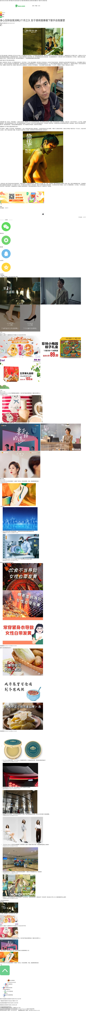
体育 (9, 0)
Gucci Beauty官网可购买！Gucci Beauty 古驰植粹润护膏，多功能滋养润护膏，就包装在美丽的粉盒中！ (24, 760)
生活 (20, 0)
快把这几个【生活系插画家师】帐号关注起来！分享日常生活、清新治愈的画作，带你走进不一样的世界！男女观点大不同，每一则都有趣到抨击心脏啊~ (34, 897)
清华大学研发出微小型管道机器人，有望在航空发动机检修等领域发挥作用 (18, 531)
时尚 (14, 0)
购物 (44, 0)
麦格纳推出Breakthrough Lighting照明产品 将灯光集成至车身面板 (16, 787)
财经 (33, 0)
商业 (29, 0)
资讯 (3, 0)
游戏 (16, 0)
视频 (31, 0)
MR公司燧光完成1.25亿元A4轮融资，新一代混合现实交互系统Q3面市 (17, 559)
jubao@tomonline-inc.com (34, 1010)
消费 (40, 0)
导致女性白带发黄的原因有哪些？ (7, 562)
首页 (1, 0)
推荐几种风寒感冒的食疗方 (5, 647)
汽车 (42, 0)
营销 (25, 0)
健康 (35, 0)
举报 (1, 206)
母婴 (22, 0)
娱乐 (7, 0)
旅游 (18, 0)
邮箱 (27, 0)
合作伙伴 (10, 1007)
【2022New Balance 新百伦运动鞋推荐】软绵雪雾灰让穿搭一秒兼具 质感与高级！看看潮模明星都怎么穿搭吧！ (26, 844)
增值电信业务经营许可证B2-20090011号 (8, 1004)
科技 (46, 0)
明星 (12, 0)
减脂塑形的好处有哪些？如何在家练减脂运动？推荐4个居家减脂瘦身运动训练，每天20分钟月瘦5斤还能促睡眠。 (26, 814)
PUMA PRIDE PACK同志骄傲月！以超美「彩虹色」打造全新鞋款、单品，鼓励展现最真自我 (19, 481)
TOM (1, 394)
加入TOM (18, 1007)
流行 (5, 0)
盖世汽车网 (5, 788)
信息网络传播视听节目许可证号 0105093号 (9, 1002)
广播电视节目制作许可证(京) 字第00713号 (9, 1000)
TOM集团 (2, 1007)
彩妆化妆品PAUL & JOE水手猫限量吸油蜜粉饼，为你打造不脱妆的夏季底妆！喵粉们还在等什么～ (20, 393)
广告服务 (14, 1007)
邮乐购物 (6, 1007)
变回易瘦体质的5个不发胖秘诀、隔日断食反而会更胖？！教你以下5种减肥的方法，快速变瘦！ (22, 871)
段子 (37, 0)
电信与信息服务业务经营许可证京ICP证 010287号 (10, 998)
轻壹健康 (2, 645)
